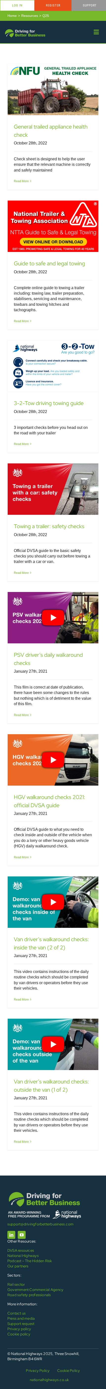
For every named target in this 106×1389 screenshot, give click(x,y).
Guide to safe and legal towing (49, 263)
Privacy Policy (38, 1370)
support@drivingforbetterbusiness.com (40, 1224)
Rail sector (16, 1284)
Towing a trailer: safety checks (49, 526)
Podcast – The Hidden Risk (29, 1260)
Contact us (16, 1313)
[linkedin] (11, 1235)
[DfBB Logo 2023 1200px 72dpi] (25, 30)
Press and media (21, 1318)
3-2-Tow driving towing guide (49, 403)
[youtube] (22, 1235)
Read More (21, 181)
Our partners (18, 1266)
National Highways (23, 1255)
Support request (20, 1323)
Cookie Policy (68, 1370)
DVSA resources (20, 1250)
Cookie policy (18, 1334)
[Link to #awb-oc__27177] (96, 32)
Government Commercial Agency (35, 1289)
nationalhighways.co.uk (49, 1379)
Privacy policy (19, 1328)
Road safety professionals (29, 1294)
